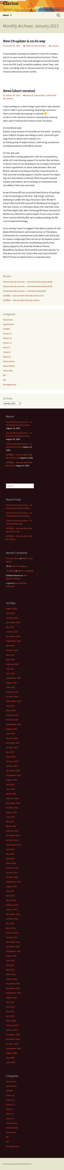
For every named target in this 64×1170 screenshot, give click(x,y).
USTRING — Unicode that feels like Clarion (21, 300)
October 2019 (12, 696)
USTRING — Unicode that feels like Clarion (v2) (23, 295)
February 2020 (12, 692)
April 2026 (10, 613)
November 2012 (13, 914)
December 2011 (13, 942)
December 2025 (13, 622)
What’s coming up (19, 566)
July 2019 (10, 705)
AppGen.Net (8, 324)
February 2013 (12, 905)
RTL (4, 379)
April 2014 (10, 858)
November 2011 (13, 946)
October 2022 (12, 650)
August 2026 (11, 608)
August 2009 (11, 1053)
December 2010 (13, 983)
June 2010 (10, 1006)
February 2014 (12, 867)
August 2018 (11, 729)
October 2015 (12, 807)
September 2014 (13, 844)
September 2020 (13, 678)
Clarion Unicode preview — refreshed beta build (24, 291)
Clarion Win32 (9, 366)
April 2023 (10, 645)
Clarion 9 (7, 356)
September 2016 (13, 775)
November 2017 (13, 742)
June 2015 (10, 817)
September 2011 (13, 951)
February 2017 (12, 761)
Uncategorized (9, 384)
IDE (4, 375)
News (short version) (19, 91)
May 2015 (10, 821)
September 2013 (13, 881)
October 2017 (12, 747)
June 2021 (10, 673)
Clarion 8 (29, 45)
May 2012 (10, 923)
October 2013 (12, 877)
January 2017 (12, 766)
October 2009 (12, 1043)
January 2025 (12, 631)
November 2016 (13, 770)
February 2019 (12, 715)
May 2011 (10, 965)
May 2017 (10, 752)
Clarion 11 (7, 338)
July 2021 (10, 668)
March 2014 (11, 863)
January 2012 (12, 937)
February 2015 (12, 830)
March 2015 (11, 826)
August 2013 (11, 886)
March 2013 (11, 900)
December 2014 (13, 835)
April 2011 (10, 969)
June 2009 (10, 1062)
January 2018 (12, 738)
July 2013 (10, 891)
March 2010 (11, 1020)
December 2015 (13, 803)
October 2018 (12, 719)
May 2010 (10, 1011)
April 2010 (10, 1016)
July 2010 (10, 1002)
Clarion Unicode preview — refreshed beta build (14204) (27, 281)
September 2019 (13, 701)
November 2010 (13, 988)
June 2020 (10, 687)
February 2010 (12, 1025)
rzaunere (55, 45)
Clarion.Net (51, 95)
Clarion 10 (7, 333)
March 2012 (11, 928)
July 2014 (10, 849)
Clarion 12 (7, 342)
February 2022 (12, 664)
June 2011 (10, 960)
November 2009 (13, 1039)
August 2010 (11, 997)
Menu (6, 15)
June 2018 (10, 733)
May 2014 (10, 854)
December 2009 (13, 1034)
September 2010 (13, 993)
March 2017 (11, 756)
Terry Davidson (12, 558)
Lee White (10, 570)
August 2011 (11, 955)
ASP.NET (6, 329)
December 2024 (13, 636)
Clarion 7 (7, 347)
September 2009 (13, 1048)
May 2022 (10, 654)
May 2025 (10, 627)
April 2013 (10, 895)
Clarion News (40, 45)
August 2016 (11, 780)
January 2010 (12, 1030)
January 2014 (12, 872)
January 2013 (12, 909)
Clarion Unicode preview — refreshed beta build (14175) (27, 286)
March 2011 (11, 974)
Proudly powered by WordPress (17, 1164)
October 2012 (12, 918)
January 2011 (12, 979)
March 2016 (11, 793)
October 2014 (12, 840)
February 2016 (12, 798)
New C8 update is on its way (24, 41)
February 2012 (12, 932)
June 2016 (10, 789)
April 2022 (10, 659)
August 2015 (11, 812)
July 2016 (10, 784)
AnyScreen (8, 319)
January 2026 (12, 617)
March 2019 (11, 710)
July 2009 (10, 1057)
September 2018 (13, 724)
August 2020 (11, 682)
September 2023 (13, 641)
